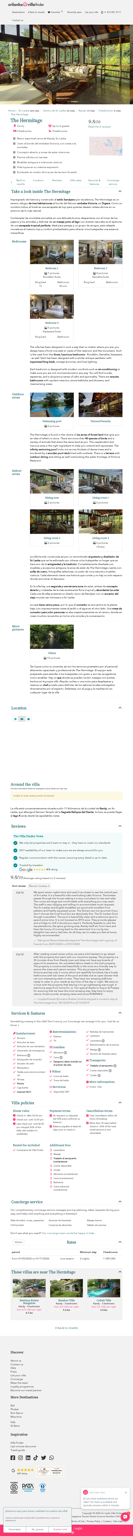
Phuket (15, 1409)
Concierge (17, 1379)
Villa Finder (17, 1443)
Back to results (37, 12)
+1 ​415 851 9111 (112, 12)
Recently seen (74, 12)
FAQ (13, 1368)
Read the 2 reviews (99, 126)
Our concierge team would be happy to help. (68, 1233)
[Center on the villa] (28, 718)
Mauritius (16, 1417)
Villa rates (75, 180)
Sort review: (19, 886)
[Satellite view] (15, 718)
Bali (13, 1405)
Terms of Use (77, 1521)
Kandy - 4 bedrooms (29, 1306)
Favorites (56, 12)
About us (16, 1360)
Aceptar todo (60, 1529)
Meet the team (19, 1383)
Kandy (20, 126)
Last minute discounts (23, 1446)
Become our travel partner (26, 1390)
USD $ (18, 1242)
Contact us (17, 20)
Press (14, 1371)
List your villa (91, 12)
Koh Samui (17, 1413)
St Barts (15, 1426)
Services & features (94, 182)
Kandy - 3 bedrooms (66, 1303)
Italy (13, 1422)
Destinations (18, 12)
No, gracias (37, 1529)
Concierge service (113, 182)
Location (38, 180)
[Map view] (21, 718)
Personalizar (15, 1529)
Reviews (57, 180)
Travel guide (18, 1450)
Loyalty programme (22, 1386)
